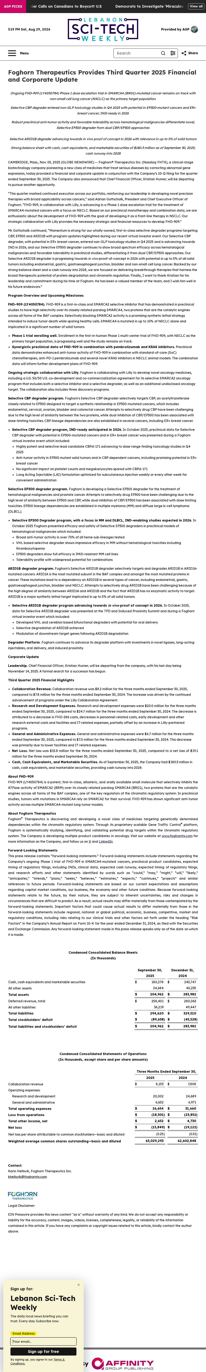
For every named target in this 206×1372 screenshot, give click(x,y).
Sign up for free (43, 1351)
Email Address (23, 1333)
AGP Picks (13, 6)
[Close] (78, 1285)
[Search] (163, 53)
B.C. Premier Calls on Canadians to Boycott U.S (58, 6)
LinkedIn (106, 841)
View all (196, 6)
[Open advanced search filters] (173, 53)
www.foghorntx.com (177, 836)
